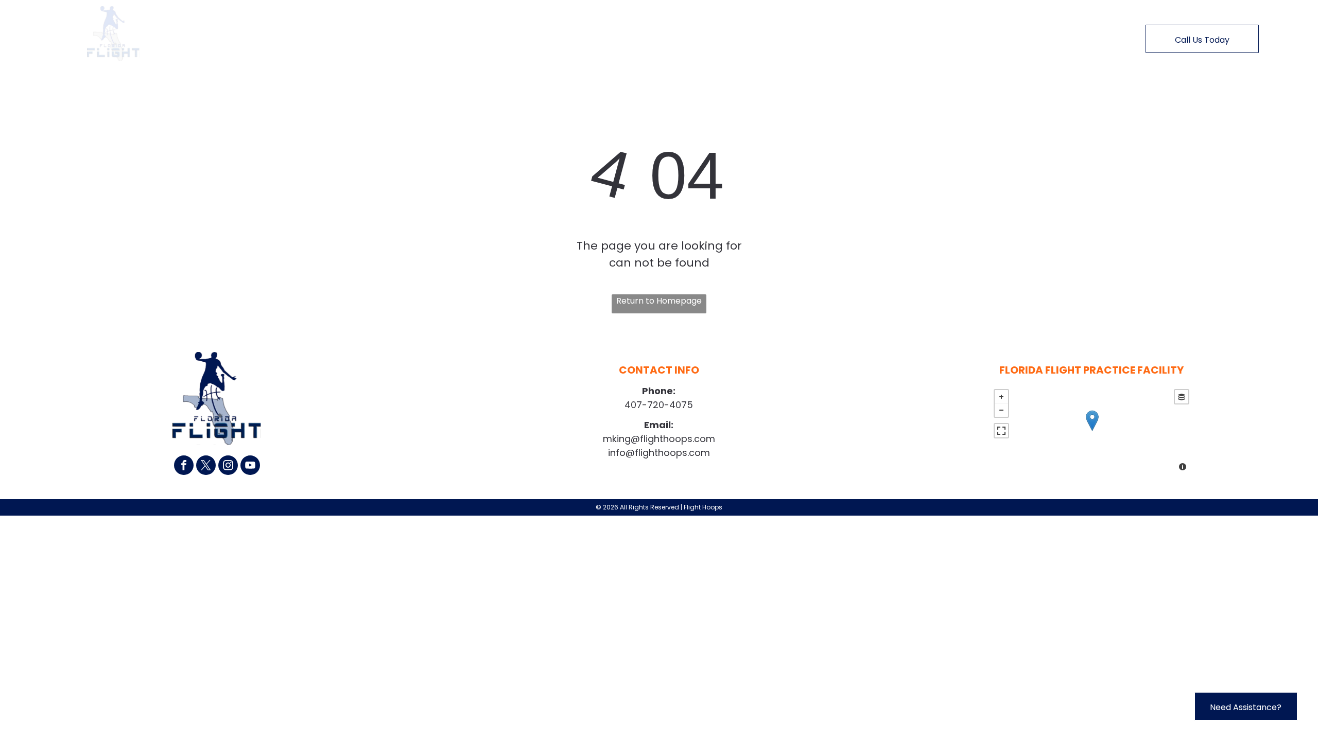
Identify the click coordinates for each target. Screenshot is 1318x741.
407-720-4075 (659, 404)
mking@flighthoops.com (659, 438)
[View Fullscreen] (1001, 430)
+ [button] (1001, 396)
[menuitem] (463, 37)
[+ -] (1092, 431)
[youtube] (250, 466)
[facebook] (184, 466)
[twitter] (206, 466)
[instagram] (228, 466)
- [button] (1001, 410)
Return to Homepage (659, 301)
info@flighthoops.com (659, 452)
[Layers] (1181, 396)
